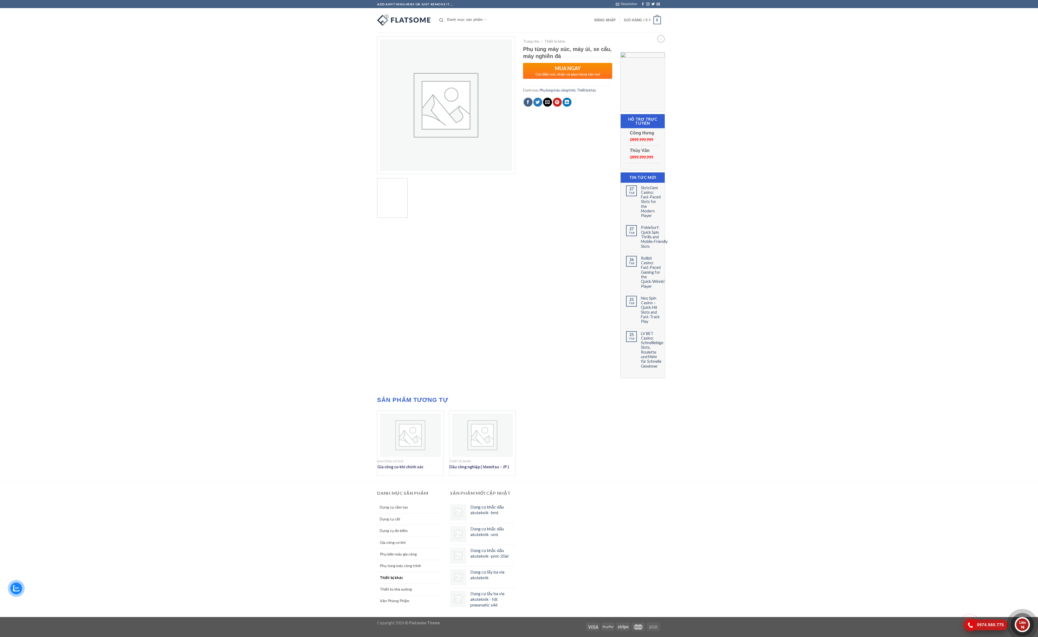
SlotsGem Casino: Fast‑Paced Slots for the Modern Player (651, 201)
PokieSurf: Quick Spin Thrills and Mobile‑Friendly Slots (654, 236)
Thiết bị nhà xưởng (396, 589)
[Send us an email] (658, 4)
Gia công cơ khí (392, 542)
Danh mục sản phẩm (465, 20)
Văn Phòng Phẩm (394, 600)
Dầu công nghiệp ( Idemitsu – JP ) (479, 467)
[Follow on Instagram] (648, 4)
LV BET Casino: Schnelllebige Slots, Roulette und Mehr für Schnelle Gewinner (652, 349)
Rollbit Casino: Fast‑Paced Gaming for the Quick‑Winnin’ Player (653, 272)
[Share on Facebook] (528, 102)
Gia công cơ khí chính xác (400, 467)
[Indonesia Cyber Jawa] (404, 20)
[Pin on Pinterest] (557, 102)
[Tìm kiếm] (441, 20)
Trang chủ (531, 41)
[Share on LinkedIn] (567, 102)
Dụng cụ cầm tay (394, 507)
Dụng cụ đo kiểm (394, 530)
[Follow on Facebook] (642, 4)
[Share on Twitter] (537, 102)
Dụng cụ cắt (390, 519)
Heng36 (530, 489)
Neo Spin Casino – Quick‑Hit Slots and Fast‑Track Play (650, 310)
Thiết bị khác (555, 41)
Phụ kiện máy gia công (398, 554)
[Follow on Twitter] (653, 4)
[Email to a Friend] (547, 102)
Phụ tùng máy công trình (557, 90)
